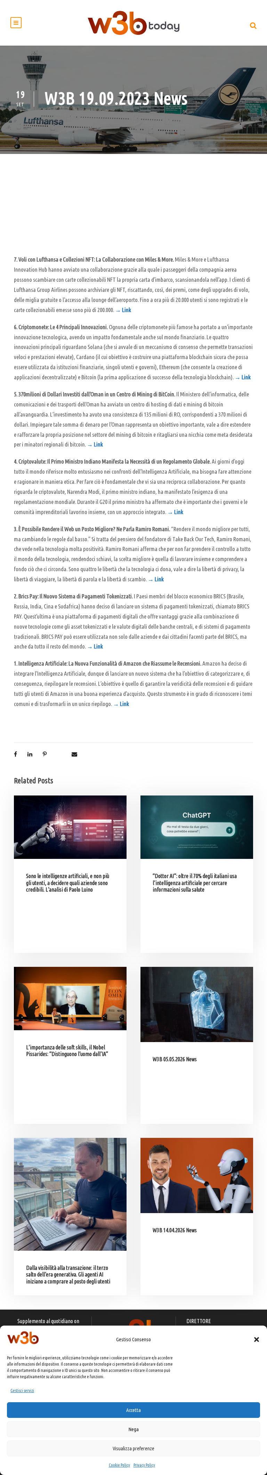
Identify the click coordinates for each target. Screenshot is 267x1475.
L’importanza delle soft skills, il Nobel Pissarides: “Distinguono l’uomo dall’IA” (67, 1050)
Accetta (133, 1410)
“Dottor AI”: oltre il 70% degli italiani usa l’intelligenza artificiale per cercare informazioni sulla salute (195, 882)
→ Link (123, 309)
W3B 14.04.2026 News (175, 1230)
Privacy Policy (144, 1465)
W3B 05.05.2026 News (175, 1059)
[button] (256, 1339)
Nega (133, 1429)
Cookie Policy (119, 1465)
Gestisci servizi (22, 1390)
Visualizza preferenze (133, 1448)
